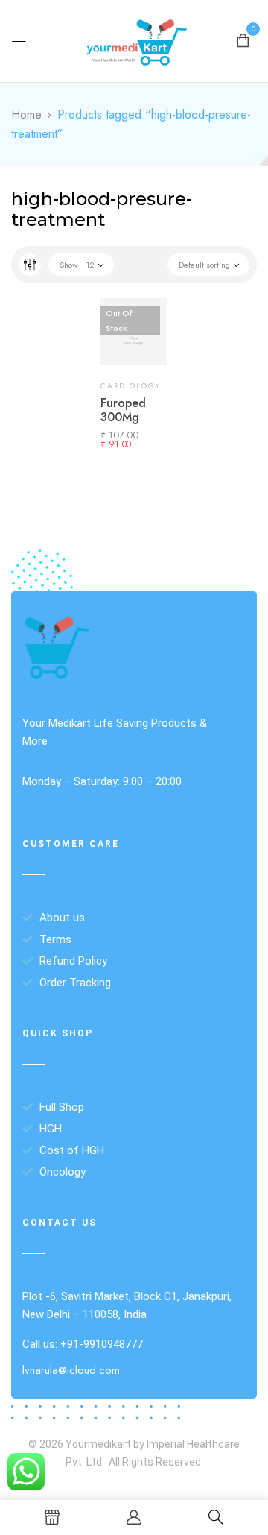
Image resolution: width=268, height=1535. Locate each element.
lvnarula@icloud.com (71, 1370)
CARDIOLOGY (130, 385)
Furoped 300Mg (123, 410)
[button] (242, 39)
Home (26, 114)
